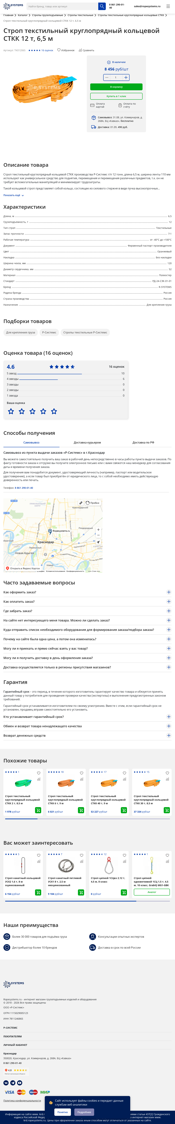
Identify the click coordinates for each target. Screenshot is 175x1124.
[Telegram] (12, 1082)
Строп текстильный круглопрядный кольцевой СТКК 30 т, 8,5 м (151, 799)
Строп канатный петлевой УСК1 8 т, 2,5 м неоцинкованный (64, 881)
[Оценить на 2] (22, 411)
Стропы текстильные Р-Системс (85, 332)
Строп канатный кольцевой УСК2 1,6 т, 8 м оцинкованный (23, 881)
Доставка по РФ (143, 442)
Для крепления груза (20, 332)
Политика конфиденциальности (22, 1100)
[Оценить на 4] (43, 411)
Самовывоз (31, 442)
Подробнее (84, 1112)
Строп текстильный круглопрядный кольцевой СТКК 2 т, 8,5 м (22, 799)
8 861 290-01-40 (24, 487)
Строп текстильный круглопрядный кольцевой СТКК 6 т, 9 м (65, 799)
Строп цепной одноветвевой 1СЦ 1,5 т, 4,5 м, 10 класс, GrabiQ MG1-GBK (151, 881)
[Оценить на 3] (32, 411)
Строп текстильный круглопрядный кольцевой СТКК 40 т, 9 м (108, 799)
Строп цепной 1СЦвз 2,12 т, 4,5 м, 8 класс (108, 879)
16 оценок (47, 50)
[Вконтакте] (6, 1082)
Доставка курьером (87, 442)
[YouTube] (19, 1082)
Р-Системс (49, 332)
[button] (116, 86)
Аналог (152, 892)
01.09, (113, 127)
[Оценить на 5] (54, 411)
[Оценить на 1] (11, 411)
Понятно (62, 1112)
